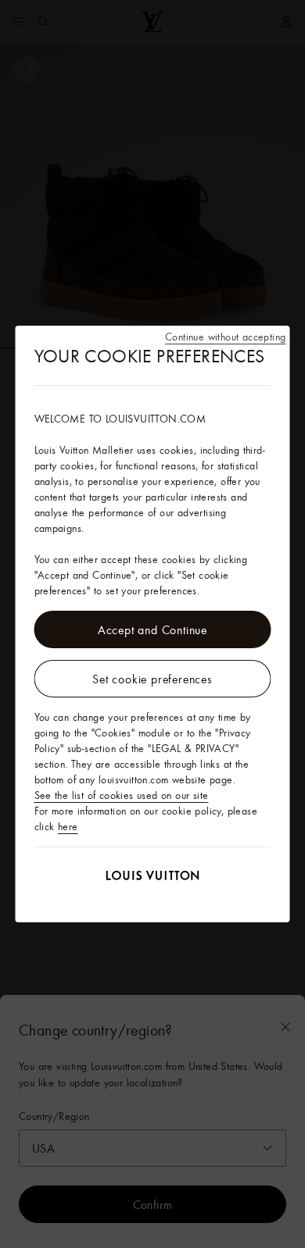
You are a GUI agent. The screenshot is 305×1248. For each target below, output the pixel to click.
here (68, 826)
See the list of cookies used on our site (121, 795)
